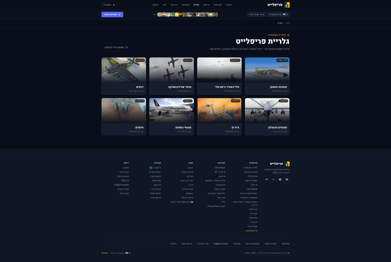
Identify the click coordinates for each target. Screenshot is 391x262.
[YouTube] (280, 179)
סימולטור (286, 243)
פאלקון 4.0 (252, 176)
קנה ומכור (253, 209)
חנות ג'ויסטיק (123, 189)
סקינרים (253, 213)
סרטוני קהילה (187, 197)
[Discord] (287, 179)
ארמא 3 (253, 222)
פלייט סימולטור (250, 167)
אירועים (222, 176)
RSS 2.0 (125, 180)
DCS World (252, 189)
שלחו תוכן (156, 180)
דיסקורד (155, 167)
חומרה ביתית (219, 189)
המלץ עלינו (156, 189)
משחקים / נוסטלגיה (248, 197)
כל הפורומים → (250, 230)
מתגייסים (253, 218)
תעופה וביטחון (251, 180)
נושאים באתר (123, 176)
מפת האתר (124, 172)
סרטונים (185, 4)
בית (288, 23)
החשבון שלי (156, 176)
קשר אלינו (124, 193)
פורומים (217, 4)
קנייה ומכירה (187, 189)
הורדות (174, 4)
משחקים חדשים (252, 243)
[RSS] (273, 179)
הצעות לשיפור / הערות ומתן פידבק (245, 203)
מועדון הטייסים (250, 172)
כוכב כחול (221, 197)
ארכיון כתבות (187, 172)
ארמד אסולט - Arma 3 (215, 180)
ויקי (164, 4)
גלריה (196, 4)
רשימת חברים (155, 172)
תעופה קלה (252, 226)
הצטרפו (104, 253)
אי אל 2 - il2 (220, 172)
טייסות (206, 4)
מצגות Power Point (216, 206)
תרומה (173, 243)
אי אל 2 (254, 184)
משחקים (189, 193)
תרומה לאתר (155, 193)
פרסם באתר (155, 197)
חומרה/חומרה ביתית (248, 193)
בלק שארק (220, 184)
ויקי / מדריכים (187, 180)
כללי (223, 202)
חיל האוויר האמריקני (216, 193)
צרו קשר (157, 184)
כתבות (229, 4)
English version (121, 184)
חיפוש (156, 4)
